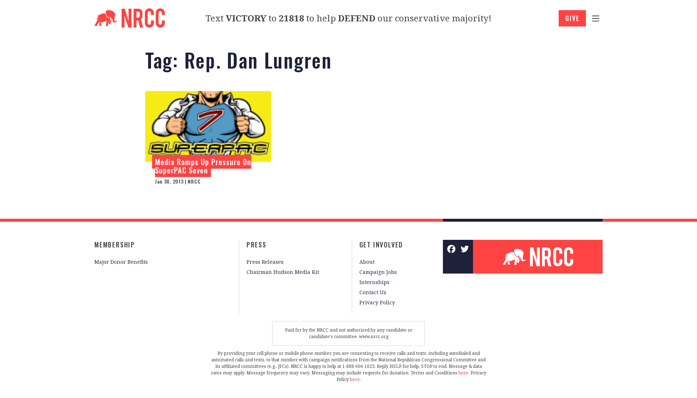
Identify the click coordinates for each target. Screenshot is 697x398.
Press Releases (265, 261)
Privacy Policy (377, 302)
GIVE (572, 18)
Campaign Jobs (378, 271)
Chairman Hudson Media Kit (282, 271)
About (367, 261)
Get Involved (381, 244)
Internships (374, 282)
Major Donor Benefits (121, 261)
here (463, 373)
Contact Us (372, 292)
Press (256, 244)
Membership (114, 244)
